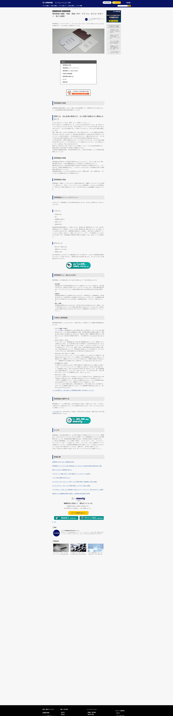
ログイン (116, 2)
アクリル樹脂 (58, 330)
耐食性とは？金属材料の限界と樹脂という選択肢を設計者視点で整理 (71, 493)
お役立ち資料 (71, 5)
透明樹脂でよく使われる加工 (70, 70)
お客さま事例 (54, 5)
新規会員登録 (107, 2)
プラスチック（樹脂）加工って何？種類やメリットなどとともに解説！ (71, 473)
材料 (55, 522)
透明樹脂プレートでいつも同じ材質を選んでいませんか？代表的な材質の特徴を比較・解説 (77, 466)
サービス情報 (46, 5)
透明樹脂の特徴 (67, 65)
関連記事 (65, 82)
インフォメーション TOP (63, 2)
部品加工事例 (91, 714)
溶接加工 (63, 714)
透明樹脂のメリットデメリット (71, 68)
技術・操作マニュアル (48, 709)
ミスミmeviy (55, 411)
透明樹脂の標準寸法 (68, 76)
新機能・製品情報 (92, 712)
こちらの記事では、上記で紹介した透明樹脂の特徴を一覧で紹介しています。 (73, 390)
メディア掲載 (79, 5)
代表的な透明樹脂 (67, 73)
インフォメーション (92, 709)
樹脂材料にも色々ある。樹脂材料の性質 (63, 462)
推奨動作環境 (46, 712)
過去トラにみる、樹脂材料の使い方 (62, 469)
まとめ (64, 79)
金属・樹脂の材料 (66, 11)
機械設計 (118, 713)
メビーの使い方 (62, 5)
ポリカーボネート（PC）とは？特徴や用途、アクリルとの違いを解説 (71, 485)
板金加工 (63, 712)
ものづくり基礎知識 (57, 11)
